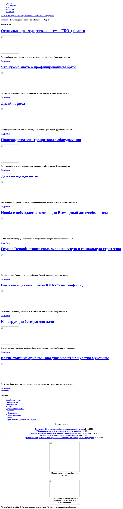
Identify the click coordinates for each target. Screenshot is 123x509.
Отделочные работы (15, 409)
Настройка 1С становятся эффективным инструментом (59, 429)
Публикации (11, 413)
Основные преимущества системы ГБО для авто (43, 30)
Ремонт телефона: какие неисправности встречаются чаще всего (59, 433)
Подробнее (5, 61)
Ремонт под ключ (13, 415)
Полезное (10, 411)
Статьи (9, 417)
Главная (9, 3)
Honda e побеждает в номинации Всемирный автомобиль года (54, 212)
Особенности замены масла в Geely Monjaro (59, 435)
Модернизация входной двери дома (64, 474)
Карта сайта (10, 9)
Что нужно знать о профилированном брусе (38, 67)
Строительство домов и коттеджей (21, 419)
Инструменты (12, 402)
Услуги (9, 7)
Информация (11, 404)
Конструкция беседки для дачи (27, 321)
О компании (11, 5)
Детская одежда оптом (20, 176)
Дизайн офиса (13, 103)
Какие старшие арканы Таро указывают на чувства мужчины (55, 358)
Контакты (10, 12)
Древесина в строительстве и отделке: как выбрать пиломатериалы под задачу (59, 438)
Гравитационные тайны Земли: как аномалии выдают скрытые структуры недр (64, 500)
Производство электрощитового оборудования (41, 140)
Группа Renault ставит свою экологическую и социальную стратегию (61, 249)
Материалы (11, 406)
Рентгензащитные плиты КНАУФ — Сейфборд (42, 285)
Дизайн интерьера (13, 400)
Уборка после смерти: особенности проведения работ (59, 431)
